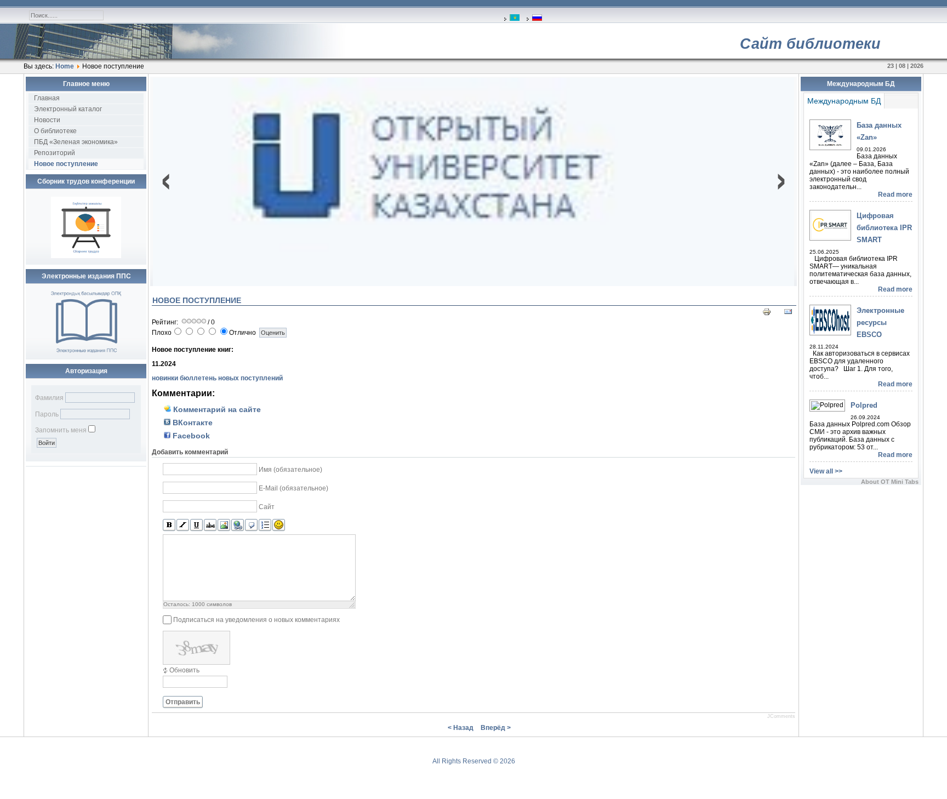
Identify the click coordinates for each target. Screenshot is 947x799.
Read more (895, 194)
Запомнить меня (61, 430)
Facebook (190, 435)
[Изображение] (224, 525)
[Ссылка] (237, 525)
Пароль (47, 414)
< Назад (461, 728)
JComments (781, 716)
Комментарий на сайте (216, 409)
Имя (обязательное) (290, 469)
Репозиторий (54, 153)
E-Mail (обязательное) (293, 488)
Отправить (183, 702)
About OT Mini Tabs (890, 481)
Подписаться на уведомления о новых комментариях (256, 620)
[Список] (265, 525)
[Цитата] (251, 525)
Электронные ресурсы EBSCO (880, 322)
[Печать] (766, 314)
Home (64, 66)
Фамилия (49, 398)
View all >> (825, 471)
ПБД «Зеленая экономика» (76, 142)
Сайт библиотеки (810, 44)
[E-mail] (788, 314)
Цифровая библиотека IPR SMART (884, 228)
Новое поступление (66, 164)
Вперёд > (496, 728)
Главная (47, 98)
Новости (47, 120)
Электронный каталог (68, 109)
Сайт (267, 507)
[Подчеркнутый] (196, 525)
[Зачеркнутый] (210, 525)
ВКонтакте (191, 422)
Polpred (864, 405)
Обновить (184, 670)
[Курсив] (182, 525)
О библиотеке (55, 131)
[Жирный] (169, 525)
